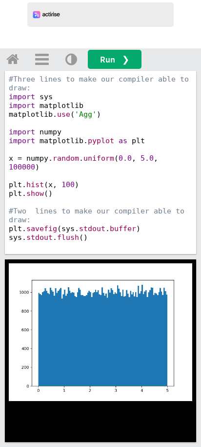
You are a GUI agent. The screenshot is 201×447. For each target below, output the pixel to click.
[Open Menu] (42, 59)
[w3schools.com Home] (12, 59)
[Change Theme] (71, 59)
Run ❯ (114, 59)
